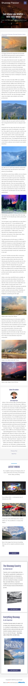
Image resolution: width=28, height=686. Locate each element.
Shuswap (10, 34)
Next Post (14, 453)
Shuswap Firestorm (17, 34)
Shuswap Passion (10, 3)
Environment (5, 34)
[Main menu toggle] (25, 2)
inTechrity (21, 682)
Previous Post (14, 450)
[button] (14, 488)
